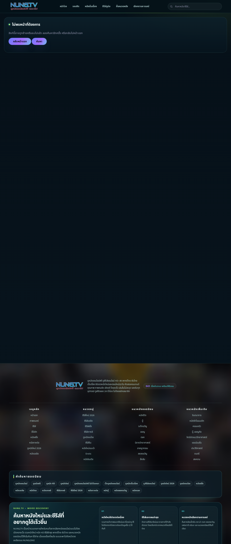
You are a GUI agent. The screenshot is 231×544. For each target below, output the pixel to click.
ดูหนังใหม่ (65, 483)
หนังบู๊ (106, 490)
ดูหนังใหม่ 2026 (34, 448)
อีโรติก (34, 431)
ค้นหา (39, 41)
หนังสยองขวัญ (120, 490)
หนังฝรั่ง (34, 437)
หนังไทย (33, 490)
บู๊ (142, 420)
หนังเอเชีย (34, 453)
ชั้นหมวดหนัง (122, 6)
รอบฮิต (76, 6)
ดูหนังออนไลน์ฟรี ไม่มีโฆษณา (86, 483)
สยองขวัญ (142, 453)
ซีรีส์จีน (88, 442)
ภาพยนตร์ (34, 420)
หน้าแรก (34, 415)
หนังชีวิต (142, 415)
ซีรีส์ (34, 426)
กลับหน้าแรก (20, 41)
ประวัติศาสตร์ (196, 448)
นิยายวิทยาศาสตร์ (142, 442)
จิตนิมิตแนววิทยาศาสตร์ (197, 437)
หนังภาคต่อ (34, 442)
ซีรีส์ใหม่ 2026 (88, 415)
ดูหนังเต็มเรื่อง (131, 483)
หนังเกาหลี (46, 490)
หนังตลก (136, 490)
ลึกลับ (142, 459)
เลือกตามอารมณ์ (141, 6)
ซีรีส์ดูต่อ (106, 6)
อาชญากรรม (142, 448)
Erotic (88, 453)
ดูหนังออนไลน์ (21, 483)
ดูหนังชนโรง (88, 437)
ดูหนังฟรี (37, 483)
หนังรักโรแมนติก (197, 420)
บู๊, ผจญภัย (197, 431)
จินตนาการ (196, 415)
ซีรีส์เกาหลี (88, 431)
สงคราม (196, 459)
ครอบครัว (197, 426)
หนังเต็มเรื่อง (91, 6)
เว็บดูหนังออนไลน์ (112, 483)
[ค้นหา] (171, 6)
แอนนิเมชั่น (197, 442)
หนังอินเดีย (88, 459)
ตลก (143, 437)
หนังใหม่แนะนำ (88, 448)
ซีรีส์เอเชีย (88, 420)
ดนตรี (196, 453)
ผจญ (142, 431)
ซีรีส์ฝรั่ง (88, 426)
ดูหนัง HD (50, 483)
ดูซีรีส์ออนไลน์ (149, 483)
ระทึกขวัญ (142, 426)
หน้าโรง (63, 6)
